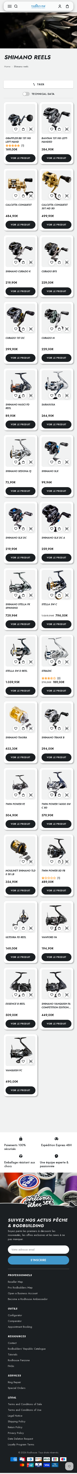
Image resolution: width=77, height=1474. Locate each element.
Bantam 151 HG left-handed (55, 140)
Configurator (15, 1315)
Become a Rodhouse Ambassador (28, 1299)
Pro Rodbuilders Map (20, 1288)
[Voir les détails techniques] (31, 129)
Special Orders (16, 1388)
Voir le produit (20, 158)
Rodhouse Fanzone (19, 1360)
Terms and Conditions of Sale (25, 1404)
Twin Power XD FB (53, 870)
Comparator (15, 1321)
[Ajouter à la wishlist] (16, 129)
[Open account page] (60, 6)
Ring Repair (14, 1382)
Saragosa (48, 404)
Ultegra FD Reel (16, 937)
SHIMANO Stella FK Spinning (18, 606)
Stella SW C (49, 604)
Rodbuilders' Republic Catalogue (27, 1349)
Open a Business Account (22, 1293)
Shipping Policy (16, 1421)
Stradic (47, 671)
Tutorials (12, 1354)
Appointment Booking (20, 1327)
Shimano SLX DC (16, 538)
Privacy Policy (16, 1433)
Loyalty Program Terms (21, 1444)
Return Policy (15, 1427)
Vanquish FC (14, 1070)
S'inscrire (38, 1260)
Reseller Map (15, 1282)
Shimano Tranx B (53, 737)
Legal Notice (15, 1416)
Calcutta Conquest (19, 205)
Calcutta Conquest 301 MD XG (55, 206)
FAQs (11, 1366)
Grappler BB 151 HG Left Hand (18, 140)
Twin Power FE (15, 804)
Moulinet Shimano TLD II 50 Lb (20, 872)
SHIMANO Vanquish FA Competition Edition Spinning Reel (56, 1007)
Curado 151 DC (15, 338)
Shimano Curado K (18, 271)
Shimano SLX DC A (53, 538)
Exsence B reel (15, 1004)
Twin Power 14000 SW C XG (56, 805)
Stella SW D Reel (16, 671)
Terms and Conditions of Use (24, 1410)
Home (7, 66)
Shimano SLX (50, 471)
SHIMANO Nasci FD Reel (17, 406)
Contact (12, 1343)
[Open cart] (67, 6)
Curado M (48, 338)
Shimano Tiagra (16, 737)
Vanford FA (49, 937)
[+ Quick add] (23, 129)
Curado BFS (49, 271)
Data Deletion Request (20, 1439)
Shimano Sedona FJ (18, 471)
